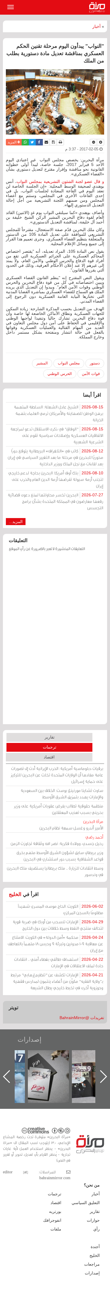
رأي (96, 1229)
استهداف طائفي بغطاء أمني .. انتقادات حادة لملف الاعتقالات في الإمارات (58, 962)
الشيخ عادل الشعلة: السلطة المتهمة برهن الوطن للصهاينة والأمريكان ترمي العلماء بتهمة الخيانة (58, 413)
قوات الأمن (91, 373)
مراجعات (92, 1264)
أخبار (96, 26)
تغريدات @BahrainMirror (82, 1017)
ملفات (55, 1229)
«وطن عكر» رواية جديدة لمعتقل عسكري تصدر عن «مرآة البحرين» (88, 1067)
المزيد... (16, 521)
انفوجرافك (52, 1220)
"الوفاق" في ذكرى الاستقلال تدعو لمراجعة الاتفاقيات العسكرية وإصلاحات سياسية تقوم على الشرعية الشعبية (56, 435)
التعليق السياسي (86, 1202)
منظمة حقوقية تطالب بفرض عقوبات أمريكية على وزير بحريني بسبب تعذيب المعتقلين (58, 809)
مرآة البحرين (98, 7)
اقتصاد (49, 757)
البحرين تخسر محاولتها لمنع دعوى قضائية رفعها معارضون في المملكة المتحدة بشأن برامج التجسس (55, 501)
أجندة (95, 1246)
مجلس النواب (69, 363)
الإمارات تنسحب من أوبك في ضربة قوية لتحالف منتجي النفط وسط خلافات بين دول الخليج (58, 925)
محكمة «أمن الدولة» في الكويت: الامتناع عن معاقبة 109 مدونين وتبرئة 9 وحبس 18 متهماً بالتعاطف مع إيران (55, 943)
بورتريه (55, 1211)
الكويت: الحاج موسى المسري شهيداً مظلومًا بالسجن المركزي (60, 909)
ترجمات (49, 747)
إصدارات (29, 1039)
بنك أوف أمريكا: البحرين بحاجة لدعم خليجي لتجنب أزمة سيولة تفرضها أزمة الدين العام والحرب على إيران (55, 479)
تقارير (50, 737)
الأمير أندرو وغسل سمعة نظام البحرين (71, 824)
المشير (42, 363)
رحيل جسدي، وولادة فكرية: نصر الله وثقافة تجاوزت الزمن (57, 840)
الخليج (15, 894)
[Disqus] (55, 640)
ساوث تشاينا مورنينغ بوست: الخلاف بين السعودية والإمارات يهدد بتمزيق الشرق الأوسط (62, 793)
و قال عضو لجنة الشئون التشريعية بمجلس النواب (60, 181)
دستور (95, 363)
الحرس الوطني (60, 373)
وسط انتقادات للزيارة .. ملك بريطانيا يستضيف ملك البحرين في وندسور (55, 871)
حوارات (93, 1220)
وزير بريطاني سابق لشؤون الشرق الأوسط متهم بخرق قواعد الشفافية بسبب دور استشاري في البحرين (59, 855)
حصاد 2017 (44, 1056)
